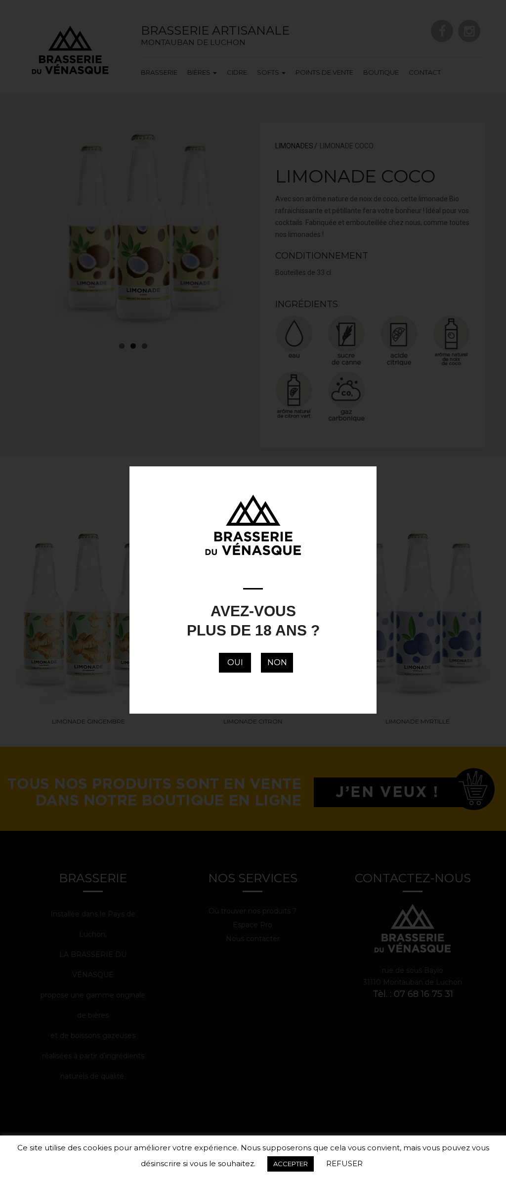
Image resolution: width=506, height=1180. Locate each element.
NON (277, 662)
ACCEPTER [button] (290, 1164)
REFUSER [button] (344, 1163)
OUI (235, 662)
